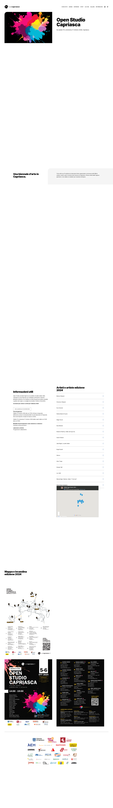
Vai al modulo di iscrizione (22, 409)
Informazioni (99, 6)
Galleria (92, 6)
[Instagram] (105, 7)
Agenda (70, 6)
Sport (82, 6)
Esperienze (76, 6)
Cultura (87, 6)
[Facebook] (107, 7)
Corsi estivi (65, 6)
